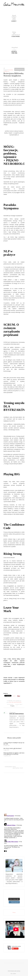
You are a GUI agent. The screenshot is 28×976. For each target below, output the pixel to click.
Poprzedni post (10, 766)
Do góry (13, 973)
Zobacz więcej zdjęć (14, 899)
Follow (14, 912)
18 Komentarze (19, 69)
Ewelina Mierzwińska (15, 702)
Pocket (13, 696)
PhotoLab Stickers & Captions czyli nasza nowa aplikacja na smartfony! (14, 753)
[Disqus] (14, 792)
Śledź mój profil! (15, 902)
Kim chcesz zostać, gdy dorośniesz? (13, 748)
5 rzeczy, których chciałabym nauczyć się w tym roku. (14, 743)
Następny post (18, 768)
